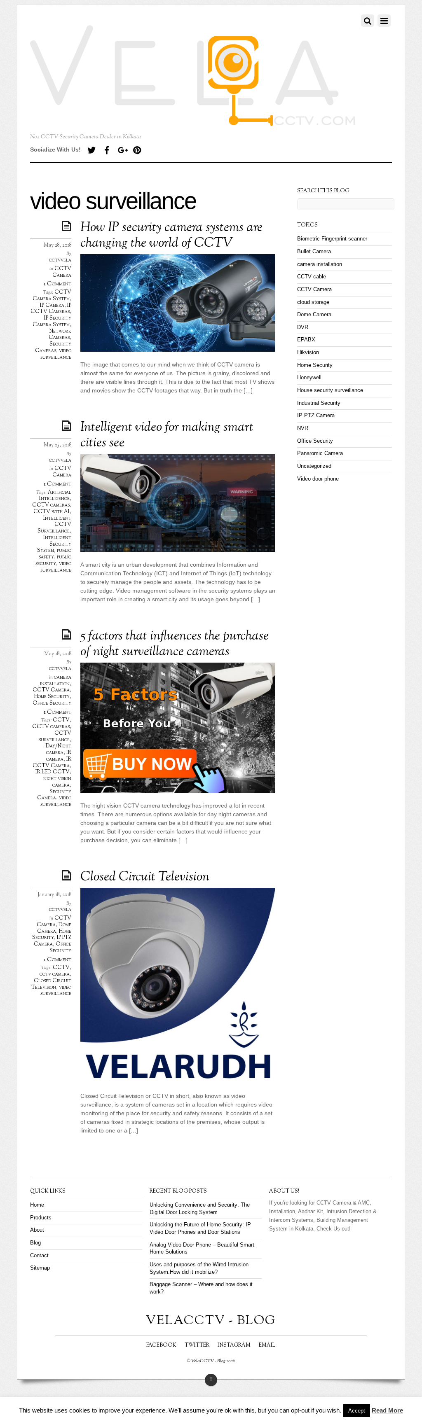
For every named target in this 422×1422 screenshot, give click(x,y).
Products (41, 1218)
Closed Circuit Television (144, 877)
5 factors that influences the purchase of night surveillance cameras (174, 644)
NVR (302, 428)
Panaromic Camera (320, 453)
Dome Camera (54, 928)
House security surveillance (330, 390)
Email (267, 1345)
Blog (35, 1243)
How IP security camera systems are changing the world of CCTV (171, 235)
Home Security (52, 696)
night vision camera (57, 782)
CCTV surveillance (55, 737)
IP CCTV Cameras (50, 309)
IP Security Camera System (52, 322)
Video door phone (318, 479)
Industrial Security (318, 403)
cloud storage (313, 302)
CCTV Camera (61, 272)
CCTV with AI (51, 512)
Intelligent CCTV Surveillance (54, 525)
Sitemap (40, 1268)
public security (53, 560)
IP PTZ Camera (52, 941)
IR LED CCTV (52, 772)
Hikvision (308, 352)
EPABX (306, 340)
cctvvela (60, 260)
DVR (302, 327)
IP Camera (52, 305)
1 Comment (57, 284)
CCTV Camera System (52, 296)
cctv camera (55, 974)
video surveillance (55, 354)
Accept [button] (356, 1411)
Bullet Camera (314, 252)
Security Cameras (53, 348)
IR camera (58, 756)
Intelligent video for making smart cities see (166, 435)
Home (37, 1205)
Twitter (197, 1345)
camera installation (55, 681)
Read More (387, 1410)
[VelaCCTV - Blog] (192, 121)
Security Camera (54, 795)
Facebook (161, 1345)
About (37, 1230)
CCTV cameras (51, 505)
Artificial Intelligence (55, 496)
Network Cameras (60, 335)
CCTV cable (311, 277)
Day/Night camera (58, 750)
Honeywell (309, 378)
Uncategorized (314, 466)
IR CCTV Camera (52, 763)
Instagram (234, 1345)
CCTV (61, 720)
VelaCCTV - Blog (208, 1361)
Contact (39, 1256)
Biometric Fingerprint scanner (332, 239)
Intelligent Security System (54, 544)
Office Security (52, 703)
